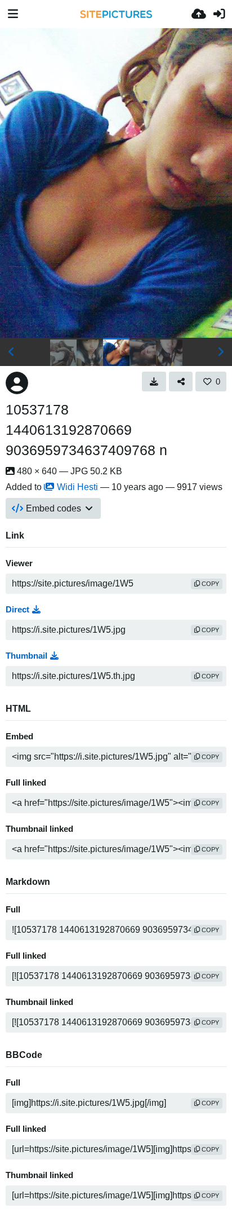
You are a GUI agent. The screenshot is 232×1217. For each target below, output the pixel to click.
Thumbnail (26, 655)
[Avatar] (17, 383)
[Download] (154, 381)
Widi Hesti (77, 487)
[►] (220, 352)
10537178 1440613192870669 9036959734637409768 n (86, 430)
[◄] (11, 352)
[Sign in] (219, 14)
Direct (17, 609)
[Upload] (198, 14)
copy (209, 583)
